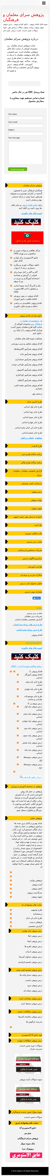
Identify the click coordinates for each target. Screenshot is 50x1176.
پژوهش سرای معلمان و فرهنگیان (23, 17)
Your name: (12, 114)
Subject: (11, 130)
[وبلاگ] (28, 1104)
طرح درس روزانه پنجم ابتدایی (29, 630)
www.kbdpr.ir (34, 642)
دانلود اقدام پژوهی (30, 205)
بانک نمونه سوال (28, 1143)
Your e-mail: (13, 122)
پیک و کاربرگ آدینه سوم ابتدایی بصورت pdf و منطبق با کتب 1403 (27, 288)
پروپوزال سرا (27, 1149)
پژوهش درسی (36, 922)
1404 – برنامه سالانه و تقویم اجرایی (26, 666)
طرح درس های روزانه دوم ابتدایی (27, 624)
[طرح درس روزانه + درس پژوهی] (28, 1074)
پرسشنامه (37, 914)
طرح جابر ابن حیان (34, 918)
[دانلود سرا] (26, 226)
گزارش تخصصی (35, 926)
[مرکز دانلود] (30, 777)
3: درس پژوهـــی (35, 703)
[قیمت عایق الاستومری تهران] (26, 1155)
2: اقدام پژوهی (35, 671)
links (39, 608)
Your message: (14, 138)
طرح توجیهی (36, 910)
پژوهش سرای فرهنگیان (28, 1138)
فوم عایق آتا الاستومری (32, 1034)
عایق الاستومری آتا (27, 1128)
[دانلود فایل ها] (27, 245)
